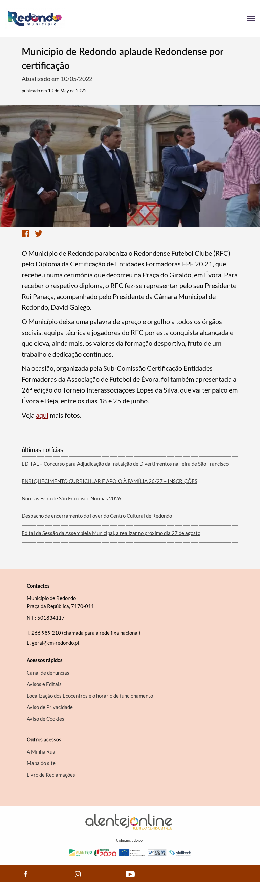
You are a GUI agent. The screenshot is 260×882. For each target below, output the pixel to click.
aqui (42, 415)
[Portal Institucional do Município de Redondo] (67, 18)
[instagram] (78, 873)
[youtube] (130, 873)
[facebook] (26, 873)
